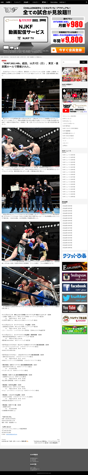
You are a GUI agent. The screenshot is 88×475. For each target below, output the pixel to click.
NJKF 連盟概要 (66, 131)
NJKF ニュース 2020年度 (69, 169)
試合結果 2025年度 (67, 208)
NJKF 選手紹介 (66, 126)
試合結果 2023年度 (67, 213)
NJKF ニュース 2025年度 (69, 157)
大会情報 (8, 2)
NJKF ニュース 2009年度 (69, 196)
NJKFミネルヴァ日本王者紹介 (70, 128)
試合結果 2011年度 (67, 242)
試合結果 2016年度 (67, 230)
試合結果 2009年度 (67, 247)
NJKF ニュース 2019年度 (69, 172)
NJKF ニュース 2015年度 (69, 182)
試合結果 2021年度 (67, 218)
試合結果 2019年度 (67, 223)
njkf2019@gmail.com (11, 434)
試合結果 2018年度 (67, 225)
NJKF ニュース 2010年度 (69, 194)
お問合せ (65, 145)
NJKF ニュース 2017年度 (69, 177)
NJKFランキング (67, 118)
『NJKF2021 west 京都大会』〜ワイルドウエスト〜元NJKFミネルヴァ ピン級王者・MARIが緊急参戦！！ (46, 441)
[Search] (86, 2)
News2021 (4, 60)
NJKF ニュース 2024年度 (69, 160)
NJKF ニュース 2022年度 (69, 164)
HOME (2, 2)
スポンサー (66, 143)
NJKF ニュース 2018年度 (69, 174)
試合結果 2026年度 (67, 206)
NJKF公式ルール (67, 121)
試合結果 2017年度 (67, 228)
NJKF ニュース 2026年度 (69, 155)
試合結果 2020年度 (67, 220)
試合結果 (26, 2)
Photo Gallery (54, 2)
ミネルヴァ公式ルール (68, 123)
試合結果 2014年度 (67, 235)
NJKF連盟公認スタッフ (69, 133)
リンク (64, 140)
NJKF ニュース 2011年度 (69, 191)
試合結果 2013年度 (67, 238)
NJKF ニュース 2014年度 (69, 184)
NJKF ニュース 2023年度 (69, 162)
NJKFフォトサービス (68, 138)
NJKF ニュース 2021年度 (69, 167)
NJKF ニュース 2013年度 (69, 187)
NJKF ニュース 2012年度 (69, 189)
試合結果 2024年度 (67, 211)
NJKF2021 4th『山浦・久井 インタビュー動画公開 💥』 (15, 440)
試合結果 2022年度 (67, 215)
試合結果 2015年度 (67, 233)
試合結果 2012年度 (67, 240)
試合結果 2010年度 (67, 245)
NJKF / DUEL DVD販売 (68, 136)
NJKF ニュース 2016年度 (69, 179)
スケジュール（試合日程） (70, 116)
